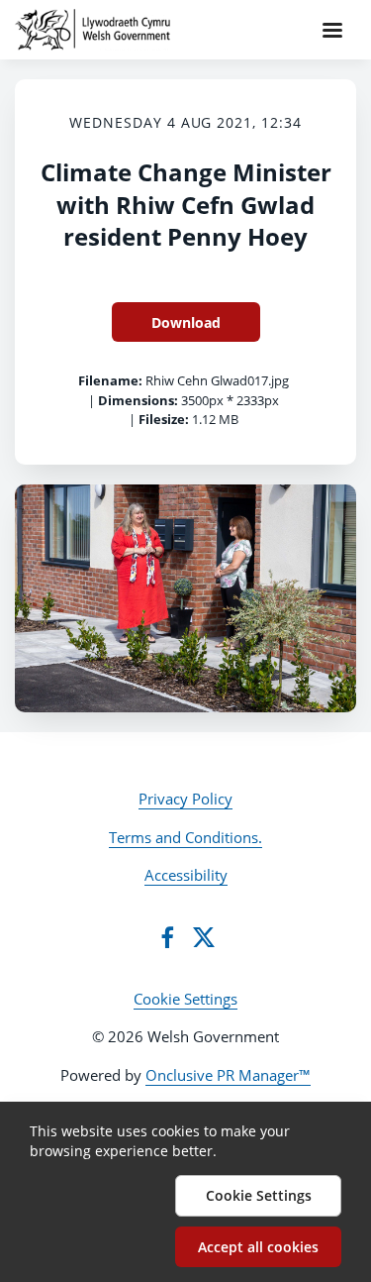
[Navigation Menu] (332, 30)
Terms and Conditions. (185, 837)
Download (186, 322)
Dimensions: (138, 400)
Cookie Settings (185, 999)
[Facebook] (167, 937)
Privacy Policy (185, 798)
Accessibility (186, 875)
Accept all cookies (258, 1246)
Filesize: (164, 419)
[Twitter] (204, 937)
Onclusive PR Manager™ (228, 1075)
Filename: (110, 380)
